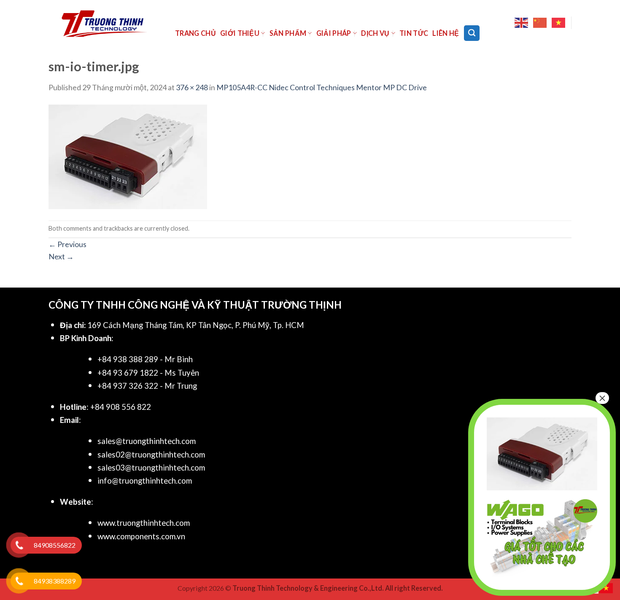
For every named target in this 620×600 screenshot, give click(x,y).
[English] (522, 22)
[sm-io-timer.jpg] (128, 156)
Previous (67, 244)
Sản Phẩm (288, 33)
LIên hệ (445, 33)
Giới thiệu (239, 33)
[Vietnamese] (559, 22)
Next (61, 256)
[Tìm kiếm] (472, 32)
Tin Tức (413, 33)
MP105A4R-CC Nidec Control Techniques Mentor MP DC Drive (321, 87)
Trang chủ (195, 33)
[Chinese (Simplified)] (540, 22)
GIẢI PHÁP (333, 33)
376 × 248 (192, 87)
